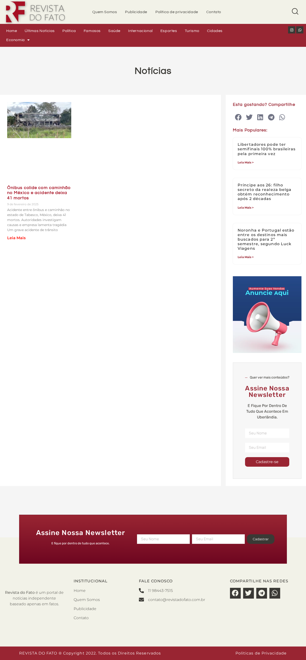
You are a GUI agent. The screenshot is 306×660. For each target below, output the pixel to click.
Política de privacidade (176, 12)
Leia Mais (16, 238)
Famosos (92, 31)
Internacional (140, 31)
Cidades (215, 31)
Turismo (192, 31)
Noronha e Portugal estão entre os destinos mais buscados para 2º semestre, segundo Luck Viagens (266, 239)
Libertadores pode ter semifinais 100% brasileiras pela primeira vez (266, 149)
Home (11, 31)
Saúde (114, 31)
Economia (15, 40)
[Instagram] (291, 29)
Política (69, 31)
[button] (238, 117)
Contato (213, 12)
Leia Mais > (246, 162)
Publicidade (136, 12)
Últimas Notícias (40, 31)
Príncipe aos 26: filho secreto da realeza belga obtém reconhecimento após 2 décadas (264, 192)
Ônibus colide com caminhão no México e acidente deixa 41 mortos (39, 192)
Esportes (168, 31)
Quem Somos (104, 12)
